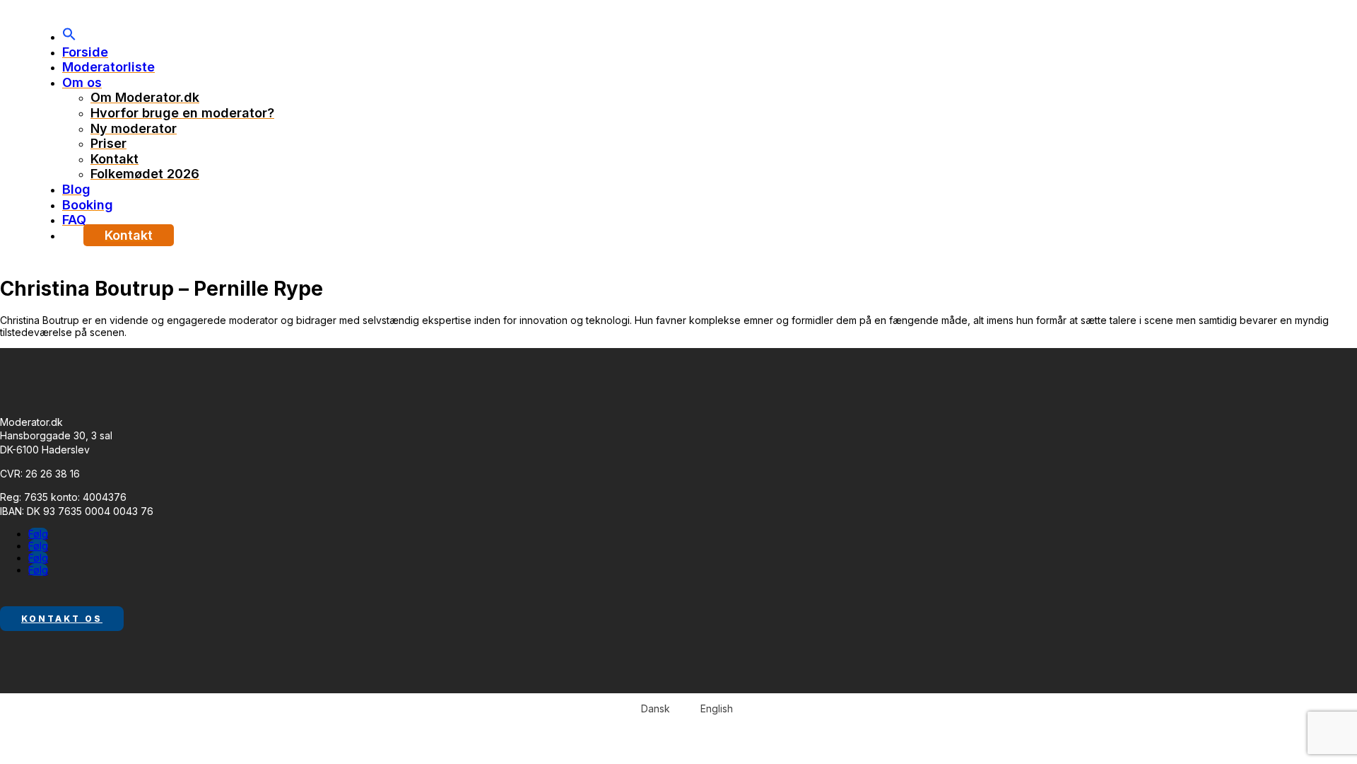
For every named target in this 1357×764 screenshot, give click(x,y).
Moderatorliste (108, 66)
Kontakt (114, 158)
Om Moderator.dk (144, 97)
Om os (82, 82)
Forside (85, 52)
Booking (87, 204)
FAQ (74, 219)
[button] (69, 36)
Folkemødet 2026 (144, 173)
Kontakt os (61, 618)
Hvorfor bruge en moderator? (182, 112)
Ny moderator (133, 128)
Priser (108, 143)
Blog (76, 189)
